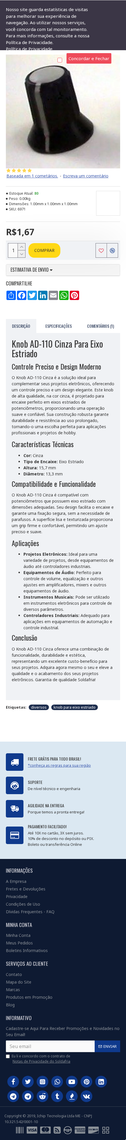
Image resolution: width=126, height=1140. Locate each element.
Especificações (58, 326)
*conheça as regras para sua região (59, 765)
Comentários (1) (100, 326)
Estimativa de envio (30, 270)
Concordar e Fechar (89, 58)
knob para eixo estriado (75, 707)
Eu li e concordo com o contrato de (41, 1059)
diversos (39, 707)
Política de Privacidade (29, 49)
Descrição (21, 326)
